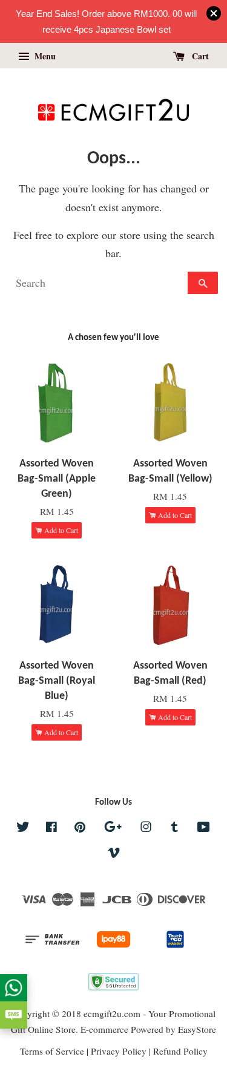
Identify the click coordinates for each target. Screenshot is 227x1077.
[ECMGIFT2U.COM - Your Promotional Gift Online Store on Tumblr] (175, 828)
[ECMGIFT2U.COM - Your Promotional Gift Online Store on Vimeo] (113, 854)
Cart (199, 56)
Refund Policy (180, 1051)
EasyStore (197, 1029)
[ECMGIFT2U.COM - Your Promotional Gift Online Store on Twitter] (23, 828)
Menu (44, 56)
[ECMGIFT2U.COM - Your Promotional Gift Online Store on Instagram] (146, 828)
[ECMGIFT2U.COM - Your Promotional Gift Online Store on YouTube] (204, 828)
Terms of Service (52, 1051)
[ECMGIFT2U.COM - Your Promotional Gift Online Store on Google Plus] (113, 828)
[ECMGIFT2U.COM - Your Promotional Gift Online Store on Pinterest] (80, 828)
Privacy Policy (118, 1051)
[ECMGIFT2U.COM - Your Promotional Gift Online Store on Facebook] (51, 828)
